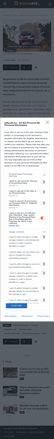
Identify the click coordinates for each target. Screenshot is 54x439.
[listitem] (27, 175)
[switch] (43, 182)
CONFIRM (16, 306)
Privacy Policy (43, 316)
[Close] (48, 123)
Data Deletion (10, 316)
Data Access (27, 316)
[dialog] (27, 219)
